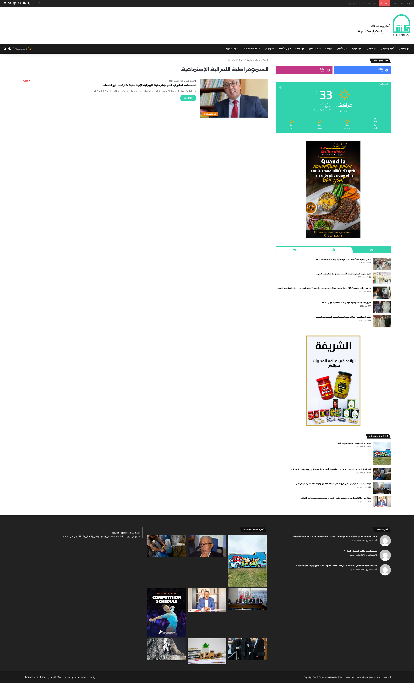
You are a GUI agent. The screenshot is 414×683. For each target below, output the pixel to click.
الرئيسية (405, 49)
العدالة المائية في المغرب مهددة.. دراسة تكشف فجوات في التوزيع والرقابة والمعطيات (339, 3)
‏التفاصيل (188, 98)
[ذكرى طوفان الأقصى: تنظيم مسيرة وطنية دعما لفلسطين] (382, 264)
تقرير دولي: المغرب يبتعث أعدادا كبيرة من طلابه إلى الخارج (343, 274)
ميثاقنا (43, 677)
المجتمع (372, 49)
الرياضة (328, 49)
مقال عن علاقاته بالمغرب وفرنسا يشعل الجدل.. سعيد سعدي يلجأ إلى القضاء (336, 498)
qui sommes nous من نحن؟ (75, 677)
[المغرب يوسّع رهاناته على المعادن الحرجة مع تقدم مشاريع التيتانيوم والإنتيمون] (166, 649)
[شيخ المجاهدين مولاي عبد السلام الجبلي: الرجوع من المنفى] (382, 321)
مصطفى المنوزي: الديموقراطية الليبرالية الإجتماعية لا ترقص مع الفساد (149, 85)
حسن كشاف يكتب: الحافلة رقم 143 (354, 443)
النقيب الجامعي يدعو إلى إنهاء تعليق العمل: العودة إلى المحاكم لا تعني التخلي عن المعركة (335, 536)
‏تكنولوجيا (269, 49)
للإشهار (93, 677)
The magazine (251, 49)
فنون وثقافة (284, 49)
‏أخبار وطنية (388, 49)
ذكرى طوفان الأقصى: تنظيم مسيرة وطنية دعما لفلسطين (343, 259)
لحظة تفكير (315, 49)
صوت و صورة (232, 49)
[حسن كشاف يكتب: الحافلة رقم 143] (382, 454)
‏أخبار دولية (357, 49)
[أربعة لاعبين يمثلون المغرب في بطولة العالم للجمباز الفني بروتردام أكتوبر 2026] (166, 612)
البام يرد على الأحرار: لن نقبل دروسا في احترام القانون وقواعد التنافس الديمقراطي (333, 484)
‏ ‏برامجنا (301, 49)
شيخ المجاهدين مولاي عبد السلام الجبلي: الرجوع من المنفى (343, 317)
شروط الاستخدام (31, 677)
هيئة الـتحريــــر (54, 677)
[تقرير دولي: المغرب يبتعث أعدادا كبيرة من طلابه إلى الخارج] (382, 278)
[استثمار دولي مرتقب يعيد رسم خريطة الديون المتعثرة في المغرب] (207, 651)
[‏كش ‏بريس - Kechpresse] (384, 25)
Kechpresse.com (347, 677)
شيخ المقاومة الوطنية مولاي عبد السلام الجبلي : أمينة (346, 302)
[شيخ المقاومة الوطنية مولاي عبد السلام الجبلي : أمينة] (382, 307)
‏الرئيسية (262, 60)
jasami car (374, 677)
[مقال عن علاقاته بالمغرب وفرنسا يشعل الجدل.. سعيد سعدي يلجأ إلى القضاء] (382, 501)
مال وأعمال (342, 49)
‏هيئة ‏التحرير (189, 81)
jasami (386, 677)
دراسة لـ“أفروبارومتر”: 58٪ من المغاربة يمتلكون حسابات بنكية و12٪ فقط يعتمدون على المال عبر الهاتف (324, 288)
